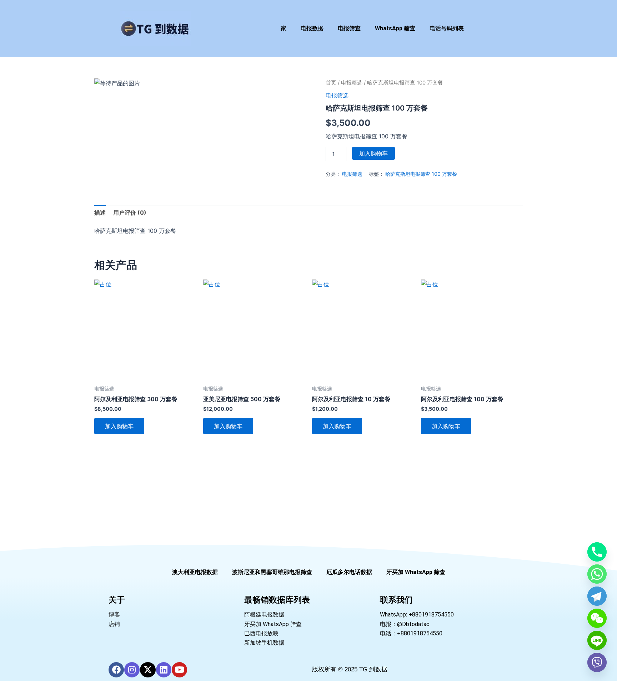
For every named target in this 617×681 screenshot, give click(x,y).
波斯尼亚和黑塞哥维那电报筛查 (272, 572)
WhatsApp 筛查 (395, 28)
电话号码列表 (447, 28)
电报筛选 (351, 83)
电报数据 (312, 28)
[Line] (597, 640)
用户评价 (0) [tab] (129, 212)
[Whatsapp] (597, 574)
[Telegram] (597, 596)
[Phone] (597, 552)
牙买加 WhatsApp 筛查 (415, 572)
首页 (331, 83)
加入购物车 (373, 153)
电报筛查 (349, 28)
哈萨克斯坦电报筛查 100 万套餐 (421, 174)
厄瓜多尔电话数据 (349, 572)
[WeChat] (597, 618)
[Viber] (597, 662)
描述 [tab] (100, 212)
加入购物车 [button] (119, 426)
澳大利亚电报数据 (195, 572)
